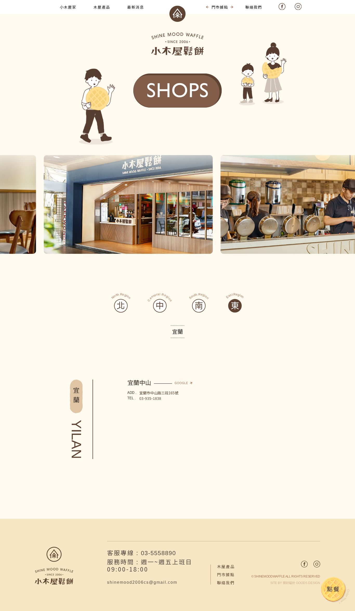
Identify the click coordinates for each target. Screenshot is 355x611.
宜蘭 (177, 331)
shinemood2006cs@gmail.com (142, 582)
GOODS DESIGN (301, 583)
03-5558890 (158, 553)
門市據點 (226, 574)
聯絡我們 (226, 582)
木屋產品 (226, 566)
